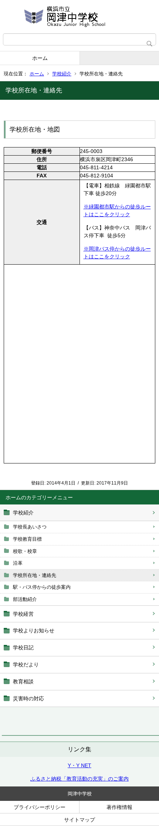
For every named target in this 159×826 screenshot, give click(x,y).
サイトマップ (79, 820)
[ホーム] (79, 17)
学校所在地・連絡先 (34, 575)
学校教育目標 (27, 539)
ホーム (40, 58)
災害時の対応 (28, 698)
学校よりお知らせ (33, 630)
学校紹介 (61, 74)
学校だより (26, 664)
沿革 (18, 563)
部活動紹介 (25, 599)
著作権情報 (119, 807)
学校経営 (23, 614)
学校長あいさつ (30, 527)
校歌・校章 (25, 551)
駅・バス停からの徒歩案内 (42, 587)
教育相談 (23, 681)
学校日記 (23, 647)
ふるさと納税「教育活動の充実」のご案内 (79, 779)
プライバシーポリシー (39, 807)
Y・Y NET (79, 765)
